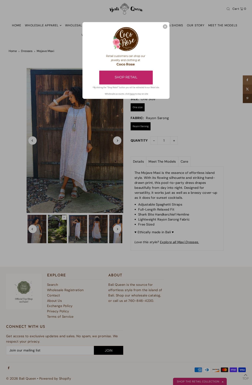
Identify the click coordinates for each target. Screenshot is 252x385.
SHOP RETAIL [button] (126, 77)
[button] (165, 26)
